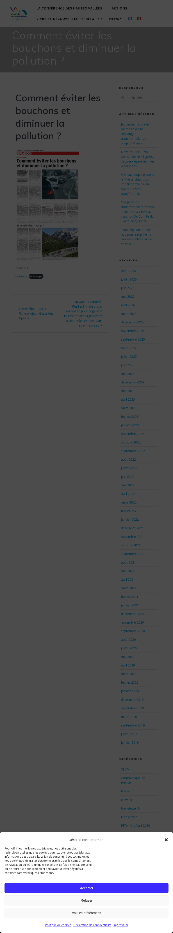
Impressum (121, 925)
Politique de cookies (58, 925)
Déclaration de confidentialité (92, 925)
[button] (166, 840)
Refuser (86, 900)
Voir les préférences (86, 913)
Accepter (86, 888)
